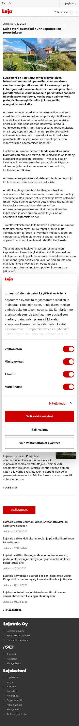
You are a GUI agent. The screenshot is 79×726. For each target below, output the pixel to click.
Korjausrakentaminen (19, 635)
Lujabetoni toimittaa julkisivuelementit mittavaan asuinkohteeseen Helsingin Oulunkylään (34, 594)
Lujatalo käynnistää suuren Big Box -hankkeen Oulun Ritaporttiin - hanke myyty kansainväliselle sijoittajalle (37, 577)
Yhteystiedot (61, 12)
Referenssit (13, 695)
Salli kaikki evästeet (39, 416)
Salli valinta (39, 429)
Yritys (10, 682)
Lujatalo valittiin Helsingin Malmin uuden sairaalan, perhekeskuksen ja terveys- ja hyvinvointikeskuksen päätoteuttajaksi (36, 558)
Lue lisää (10, 487)
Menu (74, 12)
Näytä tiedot (57, 403)
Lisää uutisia (19, 510)
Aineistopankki (15, 700)
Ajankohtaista (14, 704)
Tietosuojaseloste (17, 714)
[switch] (68, 361)
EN (3, 3)
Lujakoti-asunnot (16, 631)
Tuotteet (11, 654)
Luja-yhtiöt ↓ (69, 3)
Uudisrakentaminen (18, 640)
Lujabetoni (12, 677)
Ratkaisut (12, 658)
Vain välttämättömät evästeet (39, 443)
